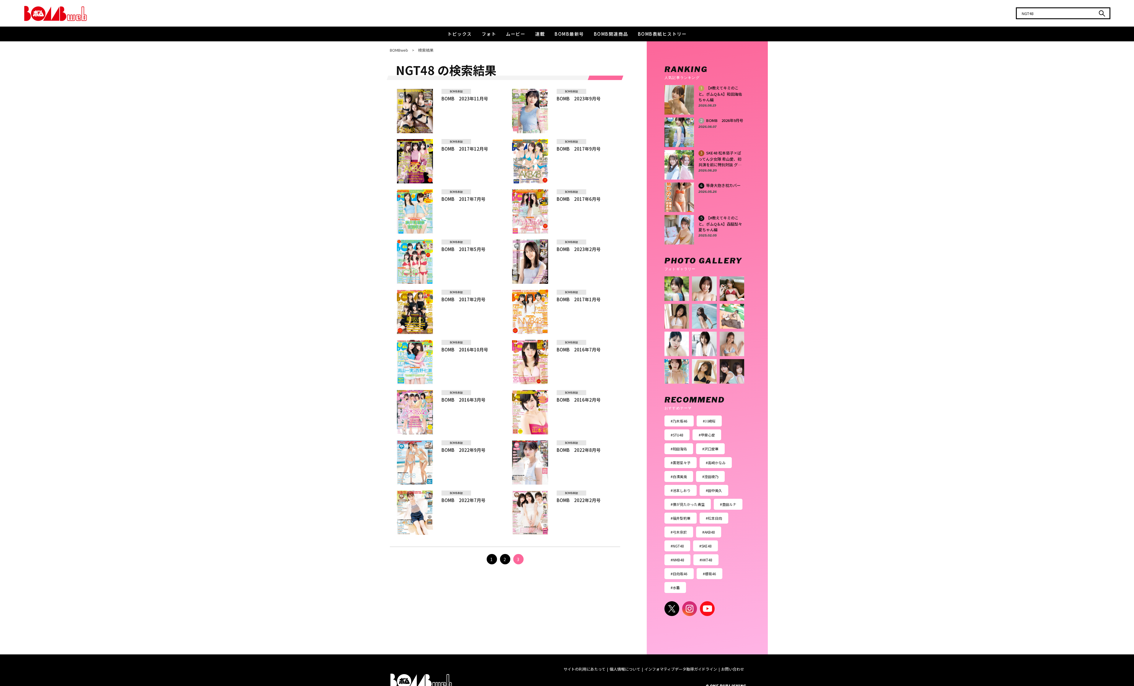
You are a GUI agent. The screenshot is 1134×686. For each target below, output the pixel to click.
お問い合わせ (732, 669)
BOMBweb (399, 50)
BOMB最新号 (569, 34)
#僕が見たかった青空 (688, 504)
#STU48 (677, 434)
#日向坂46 (679, 573)
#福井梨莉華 (680, 518)
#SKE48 (705, 545)
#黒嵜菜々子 (680, 462)
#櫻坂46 (709, 573)
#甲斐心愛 (707, 434)
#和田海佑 (679, 448)
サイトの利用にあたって (584, 669)
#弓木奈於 (679, 532)
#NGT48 (677, 545)
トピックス (459, 34)
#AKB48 (708, 532)
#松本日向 (714, 518)
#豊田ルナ (728, 504)
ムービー (515, 34)
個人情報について (625, 669)
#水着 (675, 587)
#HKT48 (706, 559)
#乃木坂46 (679, 420)
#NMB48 (677, 559)
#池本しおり (680, 490)
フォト (489, 34)
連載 (540, 34)
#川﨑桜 (709, 420)
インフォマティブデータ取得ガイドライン (680, 669)
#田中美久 (714, 490)
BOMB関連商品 (611, 34)
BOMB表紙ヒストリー (662, 34)
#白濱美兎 (679, 476)
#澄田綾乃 (710, 476)
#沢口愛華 (710, 448)
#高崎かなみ (716, 462)
